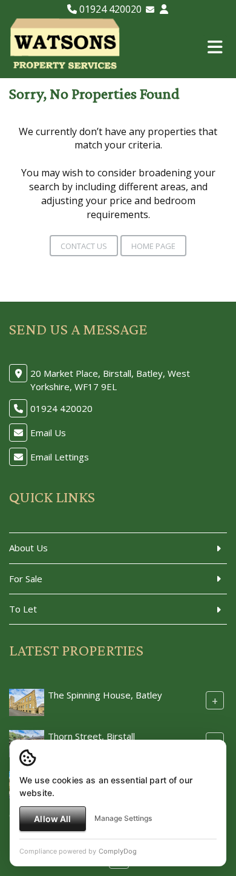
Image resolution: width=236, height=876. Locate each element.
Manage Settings (123, 818)
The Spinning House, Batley (105, 695)
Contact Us (84, 246)
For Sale (25, 578)
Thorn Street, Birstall (91, 736)
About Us (28, 548)
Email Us (48, 432)
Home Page (153, 246)
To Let (23, 609)
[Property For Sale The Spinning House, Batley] (26, 701)
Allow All (52, 819)
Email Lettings (59, 457)
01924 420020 (109, 9)
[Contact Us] (164, 9)
